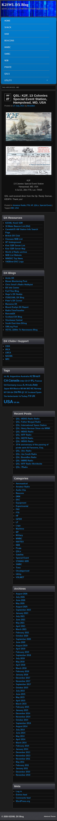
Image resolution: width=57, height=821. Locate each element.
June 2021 (20, 620)
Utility (7, 81)
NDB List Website (13, 255)
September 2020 (23, 639)
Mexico (16, 388)
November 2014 (23, 717)
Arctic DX (9, 278)
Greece (19, 385)
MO (28, 388)
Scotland (32, 392)
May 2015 (20, 697)
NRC (7, 359)
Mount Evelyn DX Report (16, 307)
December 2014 (23, 713)
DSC (18, 500)
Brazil (36, 376)
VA (15, 402)
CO (26, 381)
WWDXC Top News (14, 258)
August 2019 (21, 645)
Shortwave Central (13, 320)
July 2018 (20, 658)
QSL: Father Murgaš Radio (28, 422)
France (38, 381)
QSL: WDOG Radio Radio (28, 419)
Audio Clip (21, 490)
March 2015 (21, 704)
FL (32, 380)
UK (33, 396)
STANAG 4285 (22, 561)
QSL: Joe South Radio (26, 454)
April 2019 (20, 649)
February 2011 (22, 765)
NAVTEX (20, 542)
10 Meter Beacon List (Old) (17, 226)
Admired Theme (50, 816)
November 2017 (23, 681)
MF (17, 532)
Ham (6, 34)
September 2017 (23, 684)
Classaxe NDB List (13, 239)
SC (26, 392)
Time (18, 568)
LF (17, 522)
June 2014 (20, 733)
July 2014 (20, 730)
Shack (7, 27)
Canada (14, 380)
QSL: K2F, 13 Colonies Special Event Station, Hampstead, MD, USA (30, 99)
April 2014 (20, 739)
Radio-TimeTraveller (14, 310)
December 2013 (23, 752)
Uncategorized (22, 571)
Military (19, 535)
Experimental (22, 506)
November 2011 (23, 759)
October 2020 (22, 636)
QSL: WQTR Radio (24, 438)
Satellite (19, 555)
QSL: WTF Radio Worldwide (29, 464)
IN (26, 385)
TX (29, 396)
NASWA (8, 356)
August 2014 (21, 726)
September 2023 (23, 610)
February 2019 (22, 652)
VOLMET (20, 577)
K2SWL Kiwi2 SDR (14, 223)
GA (5, 385)
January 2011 (22, 768)
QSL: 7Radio (22, 467)
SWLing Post (11, 326)
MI (22, 388)
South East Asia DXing (16, 323)
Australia (25, 376)
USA (17, 208)
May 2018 (20, 662)
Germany (11, 385)
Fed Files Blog (12, 291)
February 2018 (22, 671)
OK (11, 392)
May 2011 (20, 762)
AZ (31, 376)
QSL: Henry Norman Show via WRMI (33, 428)
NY (5, 392)
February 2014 (22, 746)
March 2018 (21, 668)
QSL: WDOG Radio (24, 432)
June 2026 (20, 600)
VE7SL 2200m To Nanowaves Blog (21, 330)
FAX (18, 509)
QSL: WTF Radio (23, 435)
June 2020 (20, 642)
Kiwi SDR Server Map (15, 249)
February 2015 (22, 707)
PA (19, 392)
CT (29, 381)
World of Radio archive (16, 252)
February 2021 (22, 633)
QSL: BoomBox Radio (26, 457)
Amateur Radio (19, 205)
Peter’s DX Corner (13, 301)
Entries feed (21, 795)
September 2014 (23, 723)
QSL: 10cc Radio (23, 451)
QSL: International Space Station (31, 425)
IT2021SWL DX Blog (14, 297)
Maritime (20, 529)
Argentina (15, 376)
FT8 (28, 205)
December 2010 (23, 772)
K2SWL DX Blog (15, 5)
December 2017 (23, 678)
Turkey (24, 396)
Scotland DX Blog (13, 317)
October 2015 (22, 688)
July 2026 (20, 597)
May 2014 (20, 736)
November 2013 (23, 756)
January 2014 (22, 749)
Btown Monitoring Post (16, 281)
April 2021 (20, 626)
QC (22, 392)
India (30, 385)
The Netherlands (11, 396)
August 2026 (21, 594)
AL (8, 376)
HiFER (19, 519)
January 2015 (22, 710)
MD (12, 208)
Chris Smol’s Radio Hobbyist (19, 284)
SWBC (7, 54)
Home (7, 21)
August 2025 (21, 607)
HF (32, 205)
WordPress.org (23, 801)
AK (5, 376)
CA (6, 380)
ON (15, 392)
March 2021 (21, 629)
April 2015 (20, 700)
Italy (35, 384)
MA (11, 388)
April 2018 (20, 665)
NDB (6, 60)
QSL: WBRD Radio (24, 460)
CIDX (7, 346)
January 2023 (22, 613)
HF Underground (13, 242)
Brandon (31, 106)
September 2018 (23, 655)
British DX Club (12, 236)
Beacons (9, 40)
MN (24, 389)
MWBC (7, 47)
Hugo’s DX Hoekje (13, 294)
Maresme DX (11, 304)
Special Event (46, 205)
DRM (18, 496)
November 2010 (23, 775)
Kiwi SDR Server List (15, 245)
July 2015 (20, 691)
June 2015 (20, 694)
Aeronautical (22, 483)
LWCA (8, 353)
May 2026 (20, 603)
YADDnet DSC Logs (14, 262)
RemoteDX (10, 314)
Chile (22, 381)
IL (24, 385)
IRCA (7, 349)
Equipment (21, 503)
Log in (19, 791)
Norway (37, 389)
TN (20, 396)
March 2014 (21, 743)
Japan (6, 388)
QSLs (7, 74)
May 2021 (20, 623)
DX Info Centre (12, 288)
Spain (38, 392)
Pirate (8, 67)
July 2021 (20, 616)
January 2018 (22, 675)
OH (8, 392)
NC (32, 388)
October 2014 (22, 720)
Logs (18, 525)
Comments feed (23, 798)
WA (18, 402)
